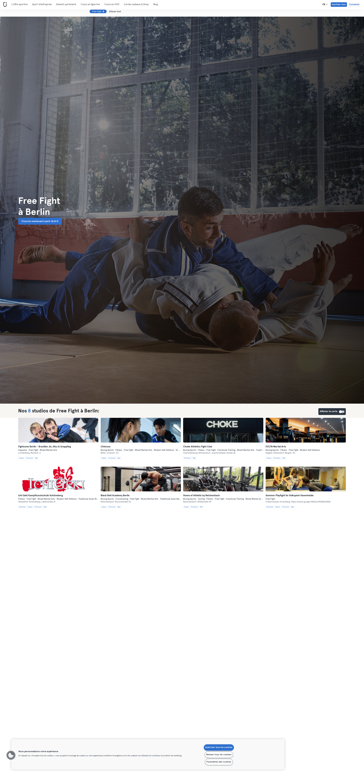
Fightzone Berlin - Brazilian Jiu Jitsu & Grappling (44, 447)
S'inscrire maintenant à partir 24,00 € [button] (40, 221)
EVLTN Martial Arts (276, 447)
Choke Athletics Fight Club (197, 447)
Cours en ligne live (90, 4)
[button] (10, 755)
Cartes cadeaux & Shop (136, 4)
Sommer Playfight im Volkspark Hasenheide (290, 495)
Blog (155, 4)
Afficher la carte (341, 412)
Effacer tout (115, 12)
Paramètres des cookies (218, 762)
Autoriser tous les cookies (218, 747)
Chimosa (105, 447)
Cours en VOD (111, 4)
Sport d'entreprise (42, 4)
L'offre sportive (20, 4)
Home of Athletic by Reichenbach (201, 495)
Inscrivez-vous (339, 4)
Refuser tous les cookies (218, 755)
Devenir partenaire (66, 4)
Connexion (354, 4)
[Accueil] (4, 4)
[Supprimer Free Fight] (103, 11)
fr (324, 4)
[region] (147, 754)
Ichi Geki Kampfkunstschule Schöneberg (40, 495)
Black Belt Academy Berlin (115, 495)
